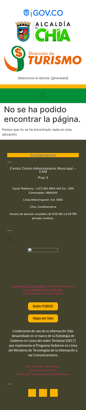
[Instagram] (54, 393)
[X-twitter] (43, 393)
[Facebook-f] (32, 393)
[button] (43, 95)
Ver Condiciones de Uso (43, 370)
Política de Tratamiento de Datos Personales (43, 374)
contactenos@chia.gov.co (43, 286)
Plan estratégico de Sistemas (43, 366)
